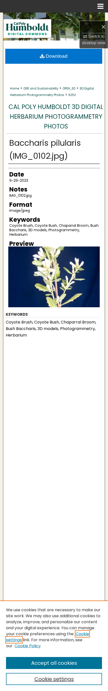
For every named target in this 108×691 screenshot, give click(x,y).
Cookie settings (54, 679)
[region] (54, 645)
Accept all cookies (54, 663)
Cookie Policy (28, 646)
